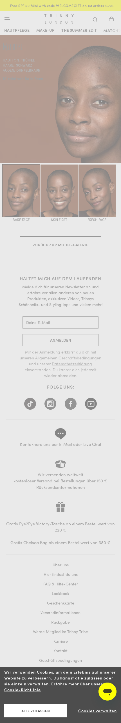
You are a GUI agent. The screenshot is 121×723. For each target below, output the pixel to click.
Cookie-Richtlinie (22, 689)
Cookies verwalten (97, 710)
